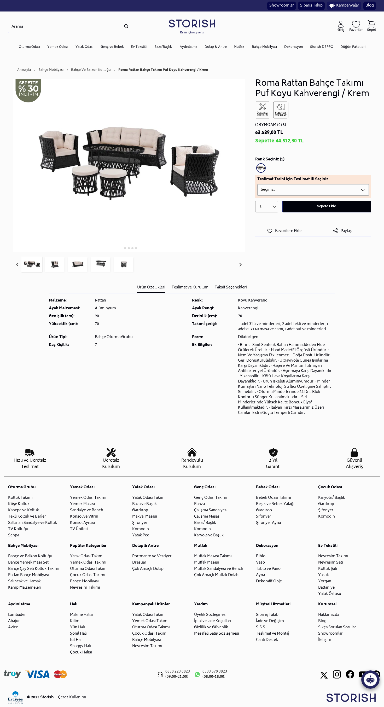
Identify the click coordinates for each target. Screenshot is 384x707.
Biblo (260, 556)
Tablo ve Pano (268, 569)
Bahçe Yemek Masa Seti (29, 562)
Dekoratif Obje (269, 581)
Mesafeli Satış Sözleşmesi (216, 633)
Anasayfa (24, 70)
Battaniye (326, 587)
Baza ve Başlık (144, 504)
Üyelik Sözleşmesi (210, 615)
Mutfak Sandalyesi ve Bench (218, 569)
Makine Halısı (81, 615)
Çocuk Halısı (81, 652)
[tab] (121, 248)
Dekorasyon (293, 47)
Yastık (323, 575)
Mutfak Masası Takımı (213, 556)
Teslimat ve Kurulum (190, 287)
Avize (13, 627)
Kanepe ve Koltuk (23, 510)
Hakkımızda (328, 615)
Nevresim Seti (330, 562)
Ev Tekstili (139, 47)
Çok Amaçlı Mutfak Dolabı (217, 575)
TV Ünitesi (79, 529)
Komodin (140, 529)
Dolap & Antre (216, 47)
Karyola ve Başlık (209, 535)
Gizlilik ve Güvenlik (211, 627)
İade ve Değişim (270, 621)
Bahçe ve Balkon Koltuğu (30, 556)
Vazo (260, 562)
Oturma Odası (29, 47)
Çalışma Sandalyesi (211, 510)
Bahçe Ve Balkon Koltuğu (91, 70)
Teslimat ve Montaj (272, 633)
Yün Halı (77, 627)
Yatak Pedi (141, 535)
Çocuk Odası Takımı (87, 575)
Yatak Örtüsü (329, 594)
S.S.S (260, 627)
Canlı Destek (267, 640)
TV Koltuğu (18, 529)
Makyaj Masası (144, 516)
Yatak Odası (84, 47)
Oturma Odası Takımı (89, 569)
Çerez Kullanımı (72, 697)
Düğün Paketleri (352, 47)
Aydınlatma (188, 47)
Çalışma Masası (207, 516)
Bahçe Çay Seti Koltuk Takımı (33, 569)
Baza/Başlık (163, 47)
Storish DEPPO (321, 47)
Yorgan (324, 581)
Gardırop (140, 510)
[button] (31, 265)
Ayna (260, 575)
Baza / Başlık (205, 523)
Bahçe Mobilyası (264, 47)
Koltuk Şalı (327, 569)
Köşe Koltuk (19, 504)
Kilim (74, 621)
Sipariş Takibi (268, 615)
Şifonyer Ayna (268, 523)
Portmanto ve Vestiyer (152, 556)
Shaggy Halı (80, 646)
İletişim (324, 640)
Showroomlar (281, 5)
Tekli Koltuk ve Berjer (27, 516)
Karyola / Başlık (331, 498)
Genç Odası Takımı (210, 498)
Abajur (14, 621)
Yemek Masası (82, 504)
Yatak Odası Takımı (149, 498)
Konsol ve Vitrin (84, 516)
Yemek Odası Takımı (88, 498)
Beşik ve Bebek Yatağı (275, 504)
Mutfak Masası (206, 562)
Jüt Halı (76, 640)
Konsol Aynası (82, 523)
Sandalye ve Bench (86, 510)
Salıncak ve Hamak (24, 581)
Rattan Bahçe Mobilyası (28, 575)
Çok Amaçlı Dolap (148, 569)
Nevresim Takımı (85, 587)
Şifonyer (139, 523)
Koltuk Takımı (20, 498)
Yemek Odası (57, 47)
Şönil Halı (78, 633)
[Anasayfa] (192, 26)
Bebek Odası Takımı (273, 498)
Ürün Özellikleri (151, 287)
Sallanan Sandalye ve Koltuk (32, 523)
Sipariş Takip (311, 5)
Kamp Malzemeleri (24, 587)
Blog (369, 5)
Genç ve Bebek (112, 47)
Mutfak (239, 47)
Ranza (199, 504)
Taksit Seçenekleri (231, 287)
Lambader (17, 615)
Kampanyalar (347, 5)
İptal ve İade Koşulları (212, 621)
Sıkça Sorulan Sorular (337, 627)
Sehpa (13, 535)
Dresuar (139, 562)
